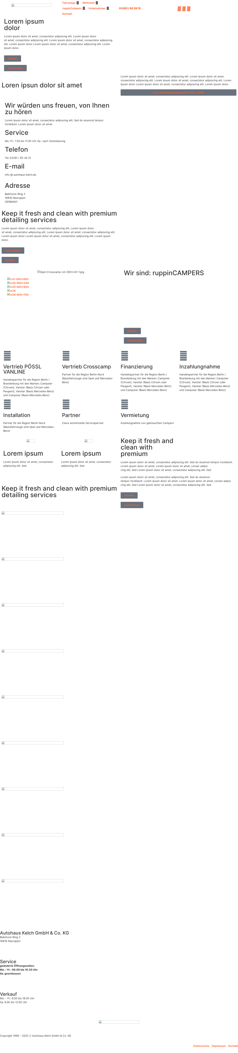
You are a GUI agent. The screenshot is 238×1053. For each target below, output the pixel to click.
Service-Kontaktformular (15, 983)
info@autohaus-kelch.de (15, 951)
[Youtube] (189, 8)
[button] (71, 3)
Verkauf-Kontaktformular (15, 1012)
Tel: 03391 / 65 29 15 (13, 947)
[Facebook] (179, 8)
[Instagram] (184, 8)
